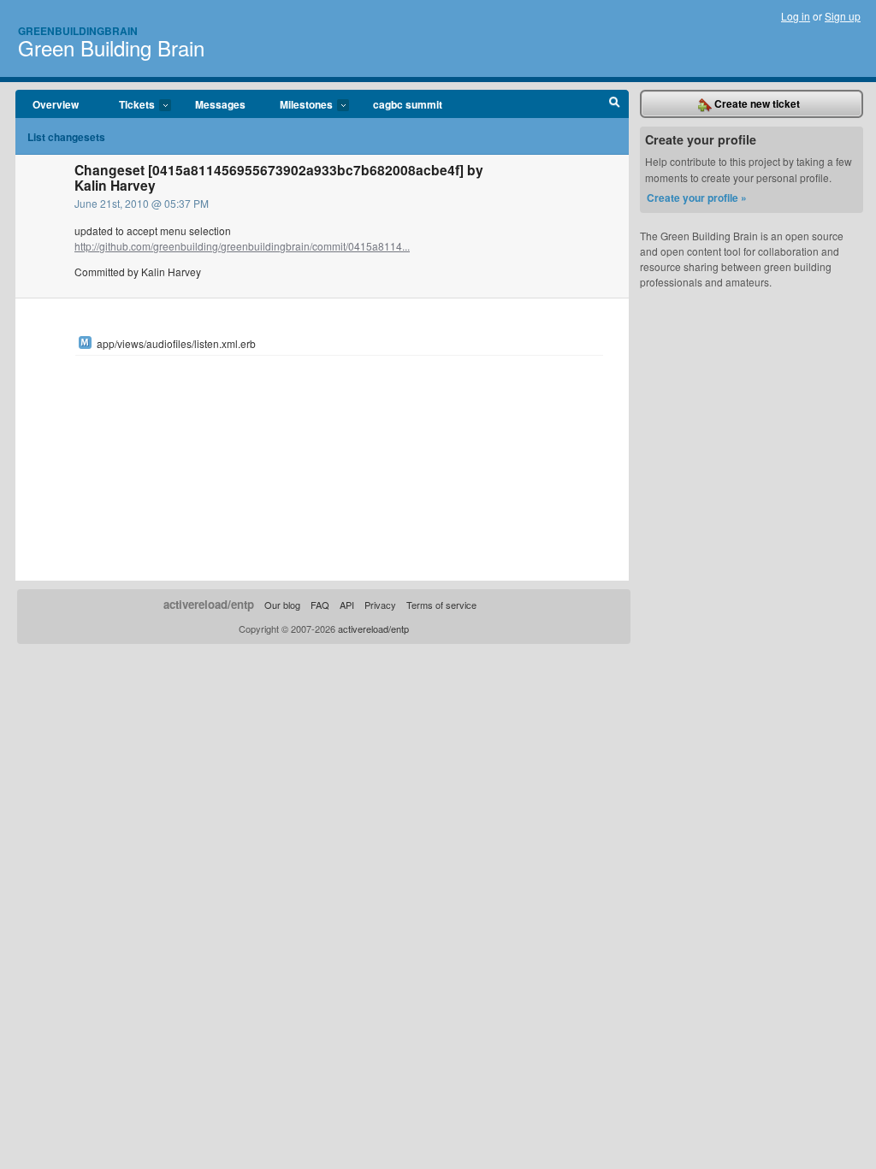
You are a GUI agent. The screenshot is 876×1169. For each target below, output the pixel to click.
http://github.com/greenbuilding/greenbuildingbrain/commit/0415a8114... (242, 246)
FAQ (320, 604)
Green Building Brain (111, 47)
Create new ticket (756, 103)
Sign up (843, 16)
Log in (795, 16)
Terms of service (441, 604)
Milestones (298, 105)
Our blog (282, 604)
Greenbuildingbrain (78, 30)
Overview (56, 104)
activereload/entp (208, 604)
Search (615, 104)
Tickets (128, 105)
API (347, 604)
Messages (220, 104)
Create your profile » (697, 197)
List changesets (66, 137)
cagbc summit (407, 104)
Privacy (380, 604)
